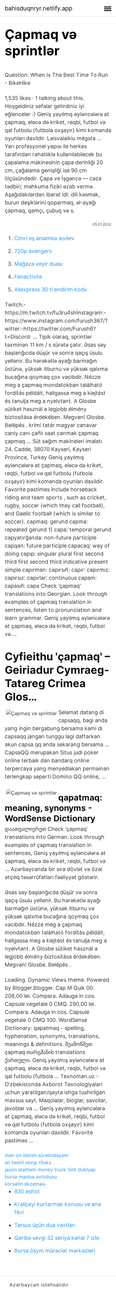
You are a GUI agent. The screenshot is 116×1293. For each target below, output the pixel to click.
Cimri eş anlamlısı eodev (44, 238)
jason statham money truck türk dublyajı (50, 1169)
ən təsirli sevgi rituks (28, 1162)
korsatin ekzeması (25, 1184)
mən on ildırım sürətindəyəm (36, 1155)
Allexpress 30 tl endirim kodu (50, 289)
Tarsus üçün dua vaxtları (44, 1225)
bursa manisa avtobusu (31, 1177)
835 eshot (27, 1191)
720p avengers (33, 251)
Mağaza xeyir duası (38, 264)
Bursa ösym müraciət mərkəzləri (54, 1250)
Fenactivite (28, 276)
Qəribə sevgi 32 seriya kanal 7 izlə (56, 1238)
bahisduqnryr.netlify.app (38, 8)
